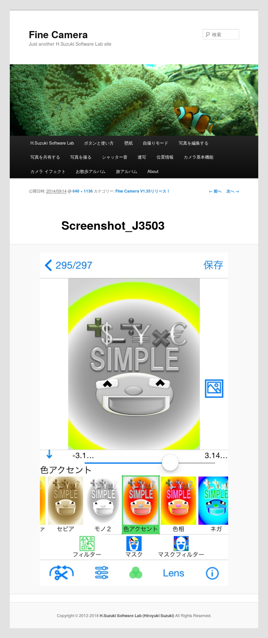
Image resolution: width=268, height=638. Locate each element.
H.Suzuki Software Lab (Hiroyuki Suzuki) (137, 615)
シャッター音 (114, 157)
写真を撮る (81, 157)
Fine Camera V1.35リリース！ (142, 191)
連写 (142, 157)
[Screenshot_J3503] (134, 419)
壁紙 (128, 143)
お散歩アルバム (91, 171)
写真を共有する (45, 157)
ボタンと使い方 (99, 143)
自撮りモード (155, 143)
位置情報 (165, 157)
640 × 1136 (83, 191)
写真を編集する (194, 143)
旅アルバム (126, 171)
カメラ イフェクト (48, 171)
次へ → (232, 191)
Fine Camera (58, 34)
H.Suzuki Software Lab (52, 143)
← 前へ (215, 191)
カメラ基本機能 (198, 157)
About (153, 171)
